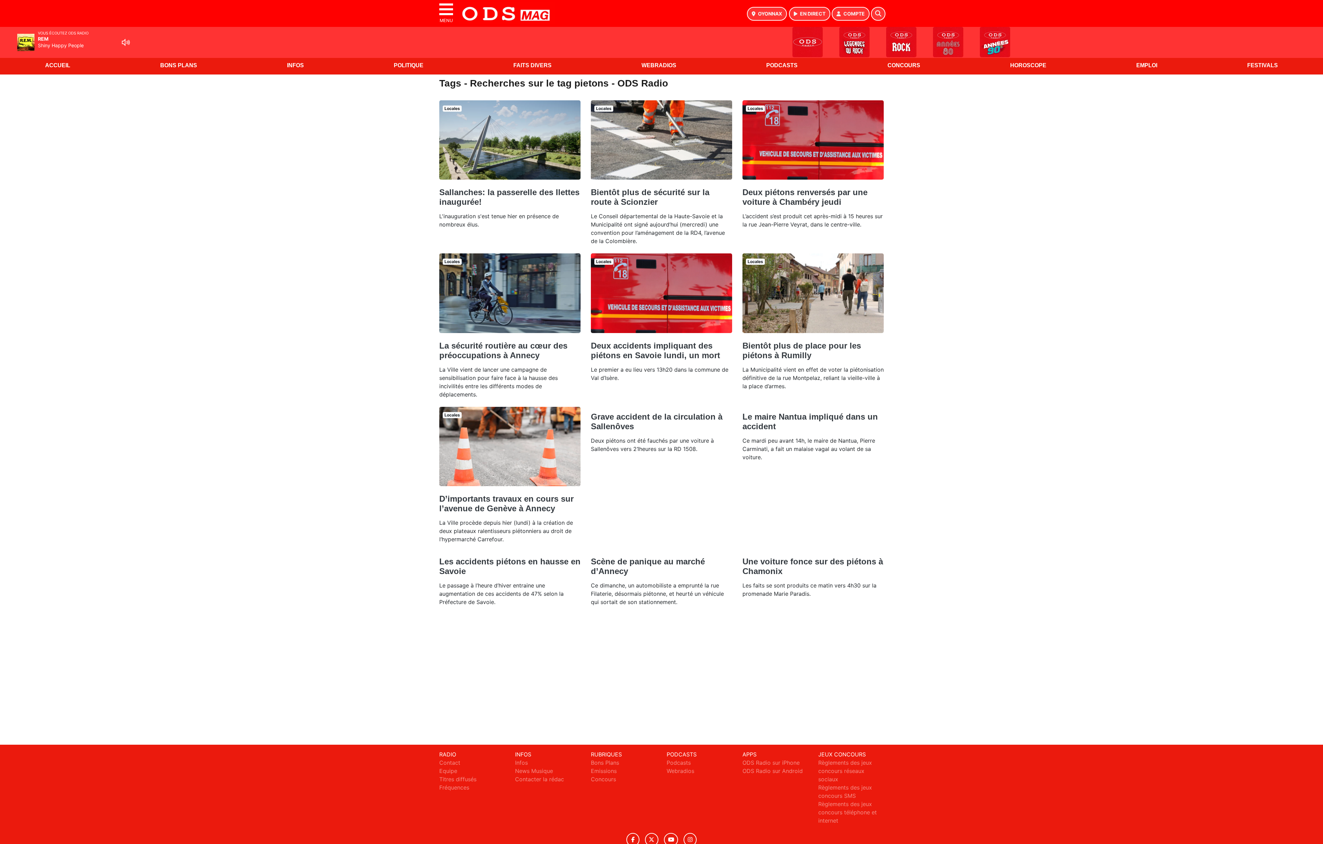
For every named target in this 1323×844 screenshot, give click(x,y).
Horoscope (1028, 65)
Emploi (1146, 65)
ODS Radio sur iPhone (771, 762)
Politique (408, 65)
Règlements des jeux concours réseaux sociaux (845, 771)
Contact (449, 762)
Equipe (448, 770)
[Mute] (126, 42)
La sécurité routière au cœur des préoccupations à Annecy (503, 350)
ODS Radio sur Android (772, 770)
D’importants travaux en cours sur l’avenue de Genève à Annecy (506, 503)
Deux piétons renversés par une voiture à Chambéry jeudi (805, 197)
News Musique (534, 770)
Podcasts (782, 65)
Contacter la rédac (539, 779)
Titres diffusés (457, 779)
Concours (904, 65)
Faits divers (532, 65)
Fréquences (454, 787)
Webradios (659, 65)
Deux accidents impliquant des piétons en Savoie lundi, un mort (655, 350)
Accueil (57, 65)
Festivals (1262, 65)
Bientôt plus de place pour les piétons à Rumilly (801, 350)
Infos (295, 65)
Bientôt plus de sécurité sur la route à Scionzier (650, 197)
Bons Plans (178, 65)
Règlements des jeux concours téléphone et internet (847, 812)
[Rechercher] (878, 14)
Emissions (604, 770)
